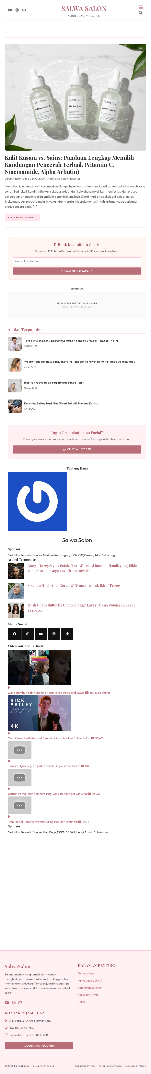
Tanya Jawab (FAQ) (90, 980)
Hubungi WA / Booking (39, 1045)
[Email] (24, 10)
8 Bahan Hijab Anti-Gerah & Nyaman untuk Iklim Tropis (74, 585)
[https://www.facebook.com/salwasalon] (14, 634)
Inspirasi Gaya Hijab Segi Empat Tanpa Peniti (54, 382)
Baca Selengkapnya (22, 217)
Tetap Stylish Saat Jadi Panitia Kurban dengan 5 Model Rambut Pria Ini (71, 341)
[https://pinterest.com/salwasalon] (54, 634)
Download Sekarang (77, 271)
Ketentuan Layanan (90, 987)
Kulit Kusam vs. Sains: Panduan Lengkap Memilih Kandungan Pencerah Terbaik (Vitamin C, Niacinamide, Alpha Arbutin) (69, 164)
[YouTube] (10, 10)
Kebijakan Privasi (88, 995)
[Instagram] (17, 10)
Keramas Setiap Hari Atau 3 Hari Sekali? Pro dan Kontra (61, 403)
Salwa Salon (84, 8)
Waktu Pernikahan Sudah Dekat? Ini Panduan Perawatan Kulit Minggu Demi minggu (79, 361)
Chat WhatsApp (79, 449)
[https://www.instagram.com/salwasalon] (27, 634)
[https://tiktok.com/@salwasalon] (67, 634)
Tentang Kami (86, 973)
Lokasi (82, 1002)
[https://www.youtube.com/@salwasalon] (41, 634)
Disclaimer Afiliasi (135, 1065)
